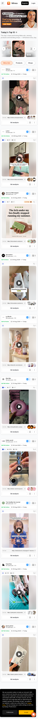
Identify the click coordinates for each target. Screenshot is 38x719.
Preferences (9, 712)
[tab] (7, 63)
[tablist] (19, 63)
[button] (33, 70)
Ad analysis (14, 122)
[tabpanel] (19, 390)
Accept (26, 712)
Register (25, 3)
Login (33, 3)
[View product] (31, 117)
